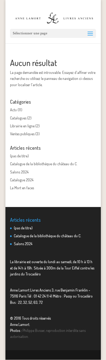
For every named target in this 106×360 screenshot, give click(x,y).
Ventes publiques (22, 133)
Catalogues (18, 118)
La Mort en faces (22, 187)
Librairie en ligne (22, 126)
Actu (13, 109)
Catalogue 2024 (21, 180)
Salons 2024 (19, 172)
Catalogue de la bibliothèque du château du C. (43, 163)
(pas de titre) (19, 156)
